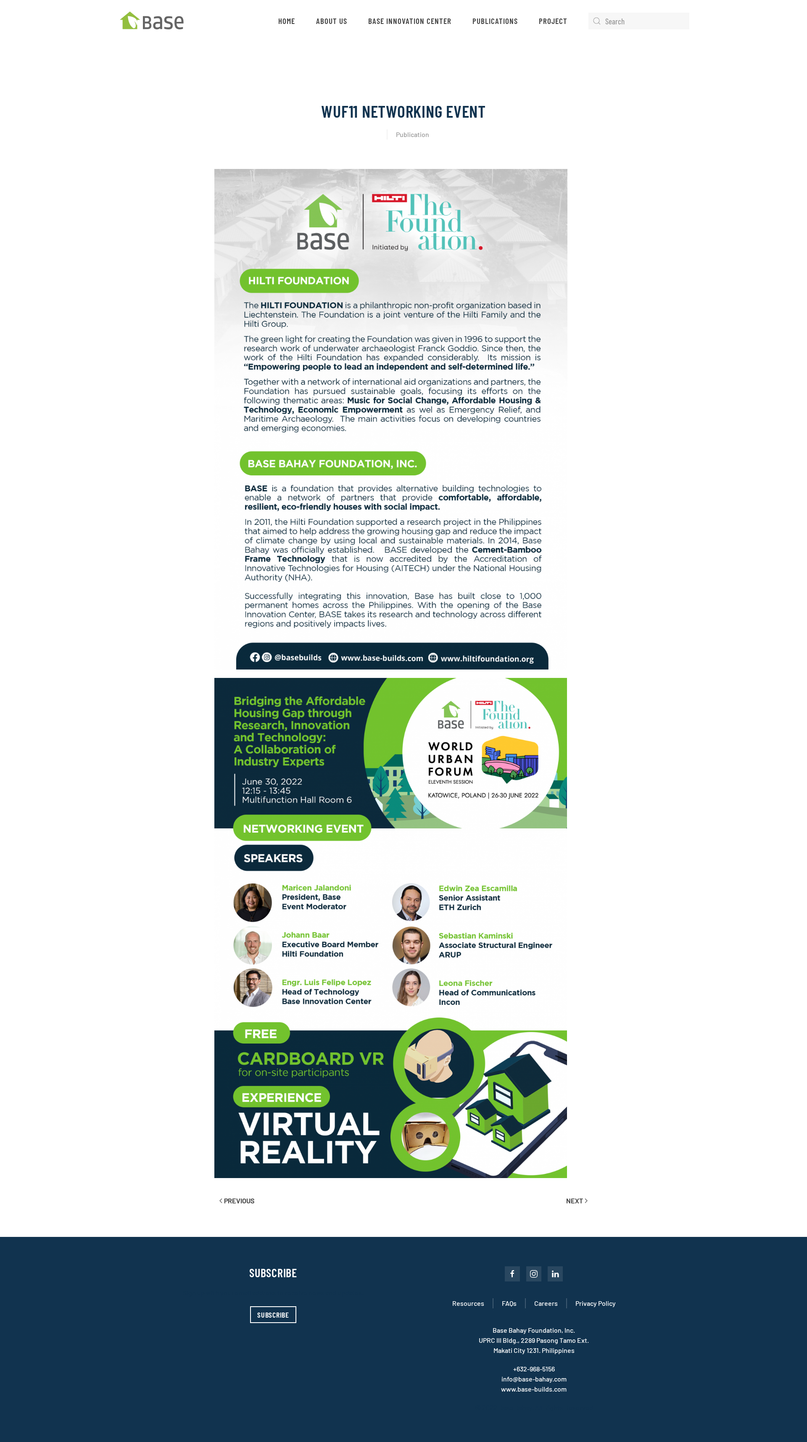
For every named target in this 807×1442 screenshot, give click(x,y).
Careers (546, 1303)
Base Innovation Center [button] (409, 21)
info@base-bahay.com (534, 1379)
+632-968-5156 (534, 1369)
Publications (495, 21)
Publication (412, 134)
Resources (468, 1303)
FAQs (509, 1303)
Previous (239, 1201)
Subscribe (273, 1314)
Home (286, 21)
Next (574, 1201)
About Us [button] (331, 21)
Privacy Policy (595, 1303)
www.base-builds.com (534, 1389)
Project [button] (553, 21)
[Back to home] (154, 21)
